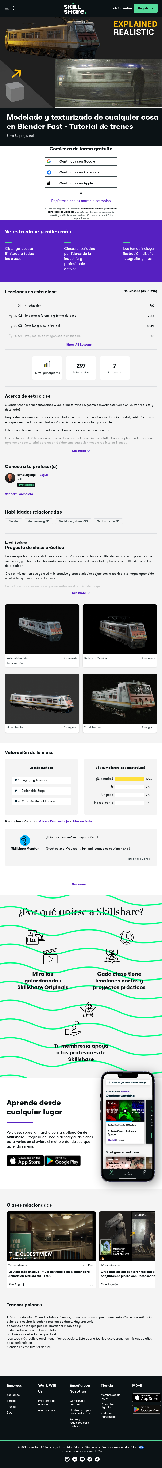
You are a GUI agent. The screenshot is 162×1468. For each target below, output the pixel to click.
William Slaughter (17, 658)
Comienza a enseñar (77, 1402)
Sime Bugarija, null (21, 136)
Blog (9, 1412)
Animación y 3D (38, 521)
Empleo (11, 1400)
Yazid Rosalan (92, 727)
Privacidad (73, 1447)
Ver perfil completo (19, 494)
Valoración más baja (53, 821)
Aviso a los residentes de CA (83, 1451)
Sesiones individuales (108, 1415)
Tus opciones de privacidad (119, 1447)
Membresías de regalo (110, 1396)
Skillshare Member (95, 658)
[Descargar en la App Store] (24, 1161)
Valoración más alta (20, 821)
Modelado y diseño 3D (73, 521)
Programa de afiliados (46, 1402)
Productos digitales (107, 1406)
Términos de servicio (92, 208)
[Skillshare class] (51, 1236)
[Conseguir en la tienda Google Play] (63, 1161)
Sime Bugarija (32, 475)
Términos (91, 1447)
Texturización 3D (108, 521)
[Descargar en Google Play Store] (143, 1409)
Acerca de (13, 1395)
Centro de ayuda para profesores (81, 1411)
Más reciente (82, 821)
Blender (14, 521)
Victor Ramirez (16, 727)
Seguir (44, 474)
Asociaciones (46, 1410)
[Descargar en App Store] (143, 1398)
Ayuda (57, 1447)
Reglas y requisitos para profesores (79, 1423)
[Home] (75, 8)
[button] (6, 8)
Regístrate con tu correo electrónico (81, 201)
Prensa (11, 1406)
